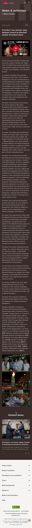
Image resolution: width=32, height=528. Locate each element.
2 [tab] (7, 453)
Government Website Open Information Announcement (16, 514)
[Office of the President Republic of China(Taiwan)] (8, 2)
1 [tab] (3, 453)
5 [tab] (17, 453)
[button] (29, 520)
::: (1, 1)
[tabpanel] (16, 434)
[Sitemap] (25, 2)
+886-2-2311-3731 (17, 524)
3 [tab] (10, 453)
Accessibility (25, 511)
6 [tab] (21, 453)
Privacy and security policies (11, 511)
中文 (26, 25)
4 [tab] (14, 453)
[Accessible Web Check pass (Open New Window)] (16, 507)
